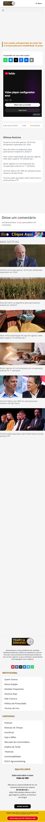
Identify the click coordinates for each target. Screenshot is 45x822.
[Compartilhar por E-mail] (31, 60)
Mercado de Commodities (17, 742)
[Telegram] (28, 667)
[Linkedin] (24, 667)
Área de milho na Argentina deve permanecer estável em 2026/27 (17, 150)
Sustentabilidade (12, 756)
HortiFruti (36, 125)
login (20, 222)
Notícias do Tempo (13, 727)
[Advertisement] (22, 198)
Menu (40, 3)
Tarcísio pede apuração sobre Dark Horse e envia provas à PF (22, 179)
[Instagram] (20, 667)
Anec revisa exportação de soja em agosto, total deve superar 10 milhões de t (22, 157)
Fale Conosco (10, 698)
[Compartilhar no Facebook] (21, 60)
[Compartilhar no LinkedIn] (26, 60)
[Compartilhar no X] (16, 60)
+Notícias (9, 751)
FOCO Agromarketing (14, 761)
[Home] (9, 3)
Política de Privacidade (15, 703)
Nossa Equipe (11, 684)
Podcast (8, 722)
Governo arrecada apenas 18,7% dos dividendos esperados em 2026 (19, 143)
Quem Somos (11, 679)
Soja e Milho (10, 737)
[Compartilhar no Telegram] (10, 60)
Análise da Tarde (12, 746)
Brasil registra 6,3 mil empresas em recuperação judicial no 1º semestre (19, 164)
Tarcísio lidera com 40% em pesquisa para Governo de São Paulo (22, 172)
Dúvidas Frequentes (14, 689)
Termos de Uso (11, 708)
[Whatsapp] (32, 667)
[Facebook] (16, 667)
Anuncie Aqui (10, 693)
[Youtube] (13, 667)
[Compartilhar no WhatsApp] (5, 60)
